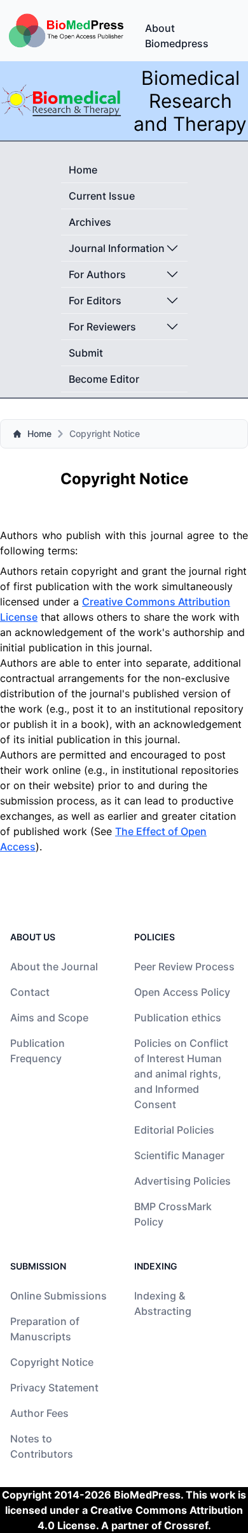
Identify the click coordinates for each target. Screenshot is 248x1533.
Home (83, 169)
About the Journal (54, 966)
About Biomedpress (177, 36)
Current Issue (102, 195)
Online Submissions (58, 1295)
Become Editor (104, 379)
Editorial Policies (174, 1129)
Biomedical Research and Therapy (190, 100)
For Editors (95, 300)
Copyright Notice (51, 1362)
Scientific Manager (179, 1155)
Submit (86, 352)
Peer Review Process (184, 966)
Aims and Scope (49, 1017)
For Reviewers (102, 326)
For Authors (97, 274)
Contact (30, 992)
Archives (90, 222)
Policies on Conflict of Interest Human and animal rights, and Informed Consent (181, 1074)
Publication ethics (177, 1017)
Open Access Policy (182, 992)
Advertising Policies (182, 1180)
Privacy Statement (54, 1387)
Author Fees (39, 1413)
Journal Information (117, 248)
